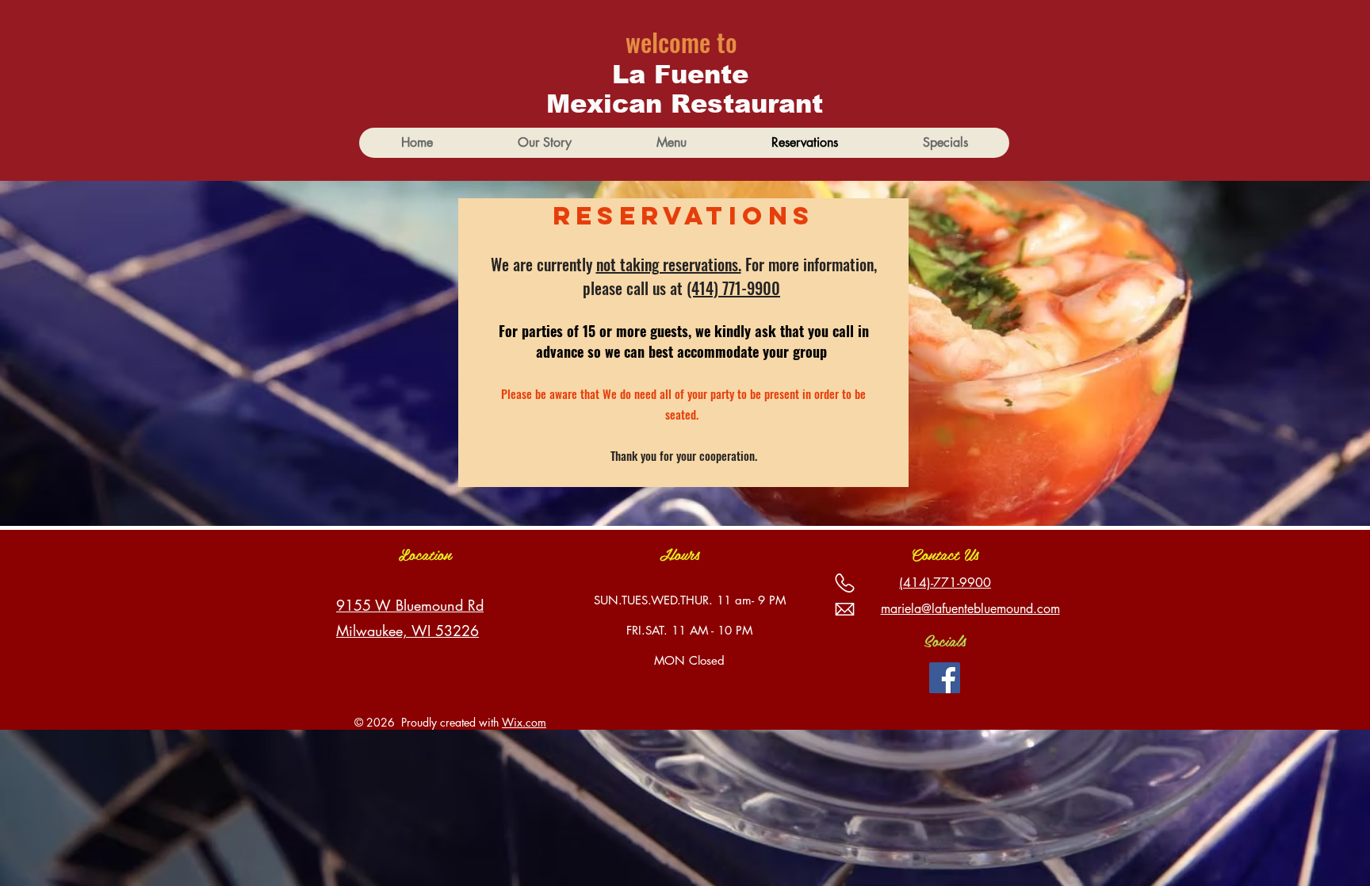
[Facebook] (944, 677)
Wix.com (524, 722)
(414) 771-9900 (733, 288)
